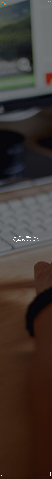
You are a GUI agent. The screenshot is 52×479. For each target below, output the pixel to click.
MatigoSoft (3, 3)
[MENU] (50, 1)
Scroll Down (50, 473)
